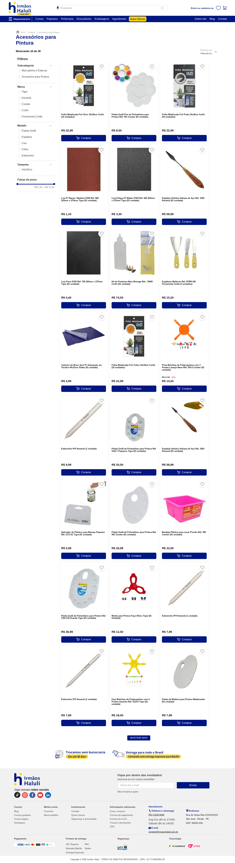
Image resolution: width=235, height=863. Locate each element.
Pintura (32, 33)
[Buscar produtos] (163, 8)
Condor (26, 104)
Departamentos (22, 19)
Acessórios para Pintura (49, 33)
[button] (35, 65)
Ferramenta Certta (32, 116)
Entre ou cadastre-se (202, 8)
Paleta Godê (29, 130)
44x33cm (27, 169)
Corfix (25, 110)
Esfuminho (28, 155)
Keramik (26, 98)
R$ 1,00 (38, 187)
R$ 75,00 (48, 187)
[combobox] (111, 8)
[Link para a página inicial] (21, 32)
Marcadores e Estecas (34, 70)
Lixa (24, 143)
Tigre (24, 91)
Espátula (27, 137)
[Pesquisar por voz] (58, 7)
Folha (25, 149)
